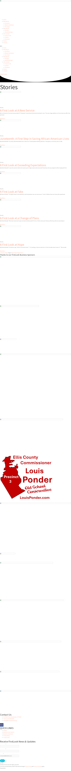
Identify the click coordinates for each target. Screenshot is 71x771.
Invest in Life (8, 35)
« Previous (2, 252)
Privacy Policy (28, 766)
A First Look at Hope (12, 244)
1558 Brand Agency (10, 768)
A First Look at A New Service (17, 110)
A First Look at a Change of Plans (19, 218)
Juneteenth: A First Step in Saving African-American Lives (34, 138)
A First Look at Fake (11, 191)
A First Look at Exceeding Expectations (23, 165)
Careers (7, 37)
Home (4, 19)
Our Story (7, 23)
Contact (5, 42)
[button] (35, 46)
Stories (5, 41)
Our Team (7, 26)
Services (7, 30)
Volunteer (7, 39)
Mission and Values (9, 25)
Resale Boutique (9, 32)
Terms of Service (37, 766)
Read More (2, 118)
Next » (22, 252)
